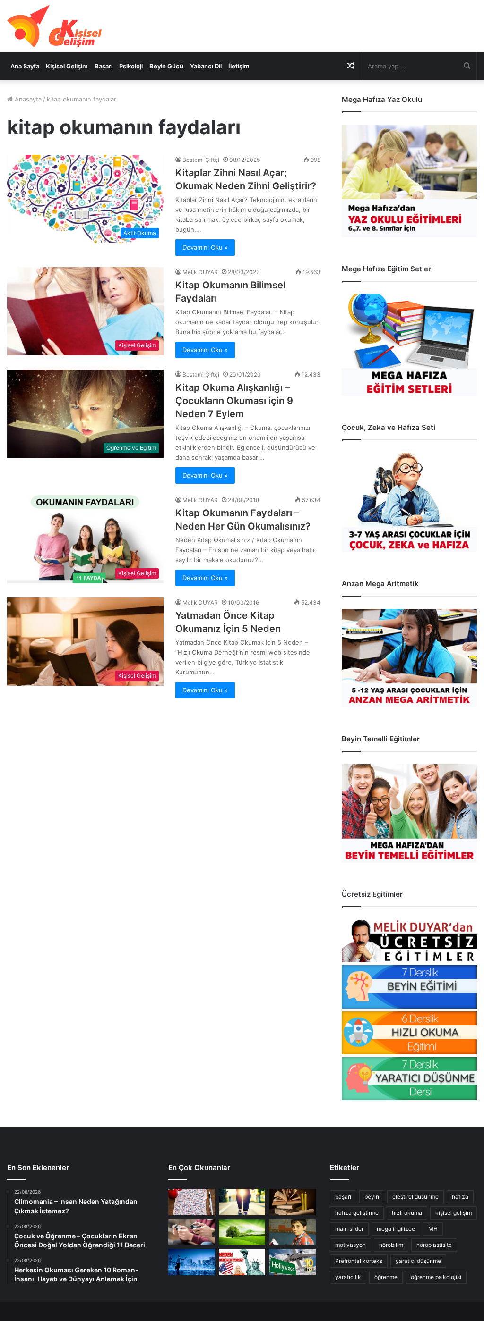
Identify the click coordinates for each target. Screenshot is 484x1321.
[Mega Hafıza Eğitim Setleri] (409, 345)
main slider (349, 1228)
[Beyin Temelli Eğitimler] (409, 813)
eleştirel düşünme (415, 1196)
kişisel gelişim (453, 1212)
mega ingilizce (396, 1228)
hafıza (460, 1196)
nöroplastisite (434, 1244)
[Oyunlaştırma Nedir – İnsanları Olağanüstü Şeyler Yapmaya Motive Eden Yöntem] (191, 1232)
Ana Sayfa (24, 66)
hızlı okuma (407, 1212)
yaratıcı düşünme (418, 1260)
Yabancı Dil (206, 66)
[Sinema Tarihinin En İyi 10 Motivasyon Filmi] (292, 1262)
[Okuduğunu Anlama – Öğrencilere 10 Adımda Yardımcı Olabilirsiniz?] (292, 1232)
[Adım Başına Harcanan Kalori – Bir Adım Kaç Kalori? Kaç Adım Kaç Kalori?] (242, 1202)
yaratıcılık (348, 1276)
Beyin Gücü (166, 66)
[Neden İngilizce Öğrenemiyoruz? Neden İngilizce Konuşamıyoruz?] (242, 1262)
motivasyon (350, 1244)
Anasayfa (27, 99)
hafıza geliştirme (357, 1212)
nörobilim (391, 1244)
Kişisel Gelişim (67, 66)
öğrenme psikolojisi (436, 1276)
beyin (371, 1196)
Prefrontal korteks (358, 1260)
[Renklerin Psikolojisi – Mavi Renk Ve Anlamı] (191, 1262)
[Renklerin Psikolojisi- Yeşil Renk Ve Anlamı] (242, 1232)
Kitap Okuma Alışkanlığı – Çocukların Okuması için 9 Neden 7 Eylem (234, 401)
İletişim (239, 66)
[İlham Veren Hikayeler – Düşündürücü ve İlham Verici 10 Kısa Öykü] (292, 1202)
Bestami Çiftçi (200, 159)
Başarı (103, 66)
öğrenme (386, 1276)
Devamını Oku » (205, 247)
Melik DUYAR (200, 272)
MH (433, 1228)
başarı (343, 1196)
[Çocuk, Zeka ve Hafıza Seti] (409, 502)
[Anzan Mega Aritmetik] (409, 658)
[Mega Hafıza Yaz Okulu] (409, 181)
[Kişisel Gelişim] (54, 26)
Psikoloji (131, 66)
